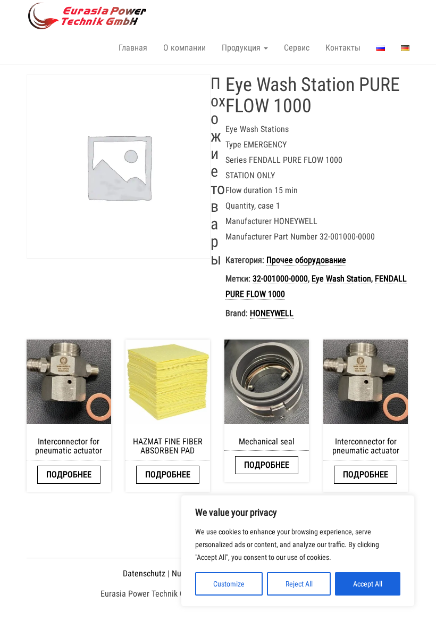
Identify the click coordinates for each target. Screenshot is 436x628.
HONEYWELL (272, 313)
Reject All (299, 584)
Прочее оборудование (306, 260)
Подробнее (68, 474)
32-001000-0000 (280, 279)
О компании (184, 48)
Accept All (367, 584)
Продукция (242, 48)
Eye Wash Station (341, 279)
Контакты (342, 48)
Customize (229, 584)
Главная (133, 48)
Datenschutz (144, 573)
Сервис (296, 48)
